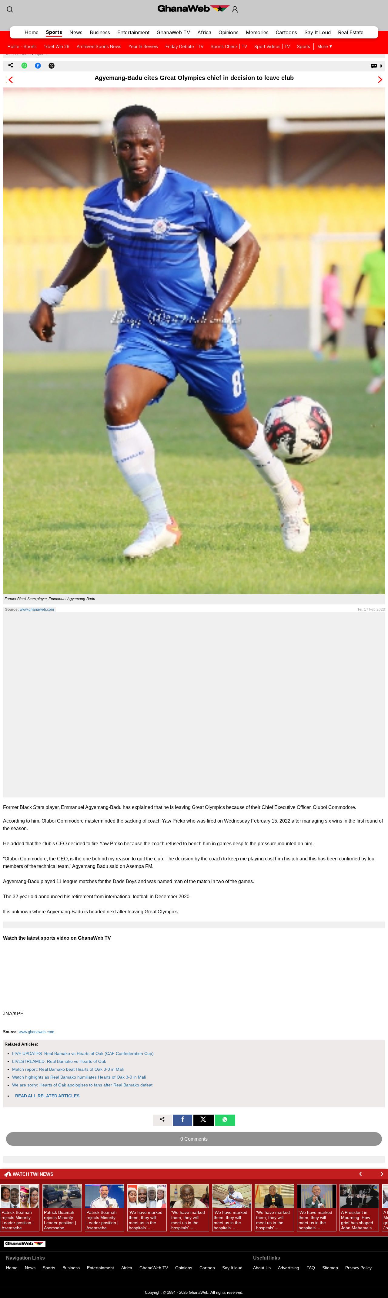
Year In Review (143, 46)
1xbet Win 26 (56, 46)
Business (100, 32)
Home (31, 32)
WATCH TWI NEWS (33, 1174)
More (322, 46)
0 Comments (194, 1139)
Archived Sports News (99, 46)
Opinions (229, 32)
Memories (257, 32)
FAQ (310, 1267)
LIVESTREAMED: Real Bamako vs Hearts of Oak (59, 1061)
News (75, 32)
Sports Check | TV (229, 46)
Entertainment (133, 32)
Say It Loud (317, 32)
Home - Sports (22, 46)
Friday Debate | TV (184, 46)
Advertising (288, 1267)
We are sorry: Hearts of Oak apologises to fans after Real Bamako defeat (82, 1085)
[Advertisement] (194, 704)
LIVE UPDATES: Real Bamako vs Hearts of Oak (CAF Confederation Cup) (83, 1053)
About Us (262, 1267)
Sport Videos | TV (272, 46)
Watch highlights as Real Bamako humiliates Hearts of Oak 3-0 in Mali (79, 1077)
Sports (54, 32)
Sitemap (330, 1267)
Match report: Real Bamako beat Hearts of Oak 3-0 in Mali (68, 1069)
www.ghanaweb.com (37, 609)
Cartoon (207, 1267)
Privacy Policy (358, 1267)
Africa (204, 32)
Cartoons (286, 32)
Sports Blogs (310, 46)
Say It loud (232, 1267)
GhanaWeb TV (173, 32)
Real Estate (350, 32)
